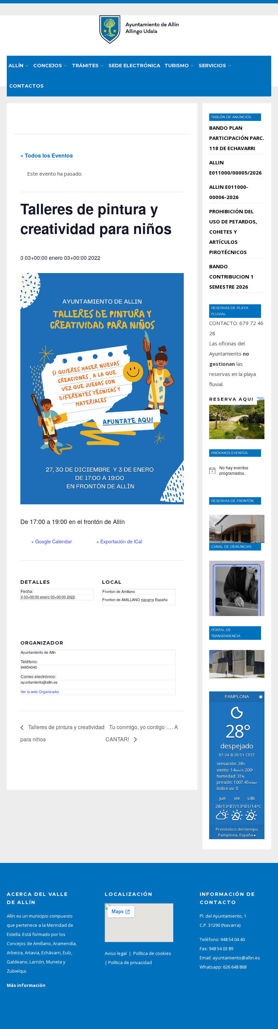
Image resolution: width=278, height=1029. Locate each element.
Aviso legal (116, 953)
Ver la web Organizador (40, 691)
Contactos (26, 86)
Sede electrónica (134, 65)
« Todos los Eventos (46, 155)
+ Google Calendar (51, 541)
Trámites (85, 65)
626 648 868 (234, 967)
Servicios (212, 65)
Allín (15, 65)
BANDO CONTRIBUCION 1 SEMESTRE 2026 (231, 276)
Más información (26, 985)
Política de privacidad (130, 962)
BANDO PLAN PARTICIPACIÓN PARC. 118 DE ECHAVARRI (236, 137)
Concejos (47, 65)
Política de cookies (152, 953)
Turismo (176, 65)
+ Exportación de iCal (119, 541)
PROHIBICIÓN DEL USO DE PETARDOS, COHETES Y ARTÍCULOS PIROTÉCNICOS (233, 231)
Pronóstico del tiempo (237, 832)
